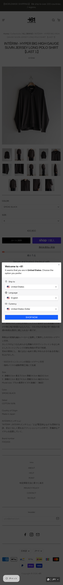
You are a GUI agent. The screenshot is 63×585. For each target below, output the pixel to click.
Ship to (12, 281)
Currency (13, 304)
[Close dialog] (59, 264)
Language (13, 293)
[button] (53, 579)
